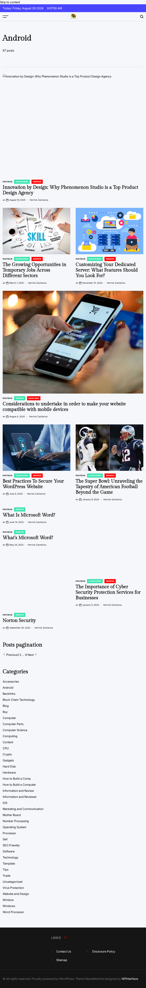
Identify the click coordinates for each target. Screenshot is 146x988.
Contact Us (63, 951)
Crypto (7, 754)
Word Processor (13, 912)
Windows (9, 906)
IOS (5, 803)
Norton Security (19, 620)
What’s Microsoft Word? (28, 537)
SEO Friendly (11, 845)
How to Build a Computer (19, 784)
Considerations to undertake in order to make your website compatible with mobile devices (64, 406)
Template (9, 863)
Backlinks (33, 398)
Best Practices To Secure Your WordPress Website (33, 483)
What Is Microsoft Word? (29, 515)
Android (37, 182)
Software (9, 851)
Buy (5, 712)
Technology (10, 857)
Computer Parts (13, 724)
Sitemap (61, 960)
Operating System (14, 827)
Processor (9, 833)
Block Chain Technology (19, 699)
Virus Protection (13, 888)
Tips (5, 869)
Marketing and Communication (23, 809)
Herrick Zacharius (39, 200)
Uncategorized (12, 881)
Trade (6, 875)
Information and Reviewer (20, 797)
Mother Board (12, 815)
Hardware (9, 772)
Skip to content (10, 2)
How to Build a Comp (17, 778)
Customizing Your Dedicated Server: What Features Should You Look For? (107, 270)
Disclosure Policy (103, 951)
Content (8, 742)
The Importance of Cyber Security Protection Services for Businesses (108, 592)
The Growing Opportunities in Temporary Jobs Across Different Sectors (34, 270)
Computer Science (15, 730)
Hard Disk (9, 766)
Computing (10, 736)
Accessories (21, 182)
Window (8, 900)
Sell (5, 839)
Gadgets (8, 760)
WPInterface (130, 979)
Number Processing (16, 821)
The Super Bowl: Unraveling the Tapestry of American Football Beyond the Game (109, 486)
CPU (6, 748)
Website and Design (16, 894)
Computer (9, 718)
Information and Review (18, 790)
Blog (6, 706)
